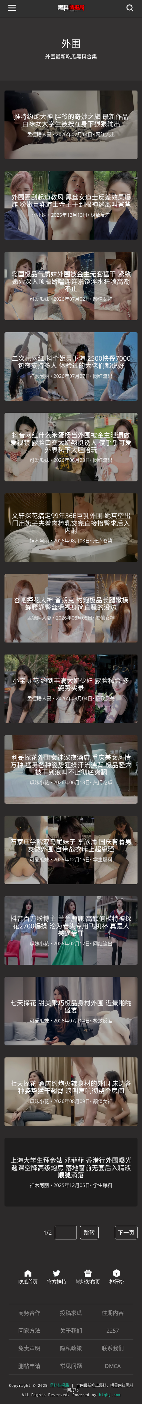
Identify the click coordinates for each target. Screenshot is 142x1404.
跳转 (89, 1232)
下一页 (126, 1232)
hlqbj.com (110, 1395)
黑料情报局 (59, 1385)
